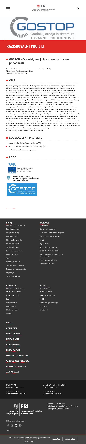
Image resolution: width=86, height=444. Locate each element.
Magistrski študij (12, 233)
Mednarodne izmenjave (14, 240)
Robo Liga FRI (11, 306)
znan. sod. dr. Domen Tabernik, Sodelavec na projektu (28, 146)
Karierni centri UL (12, 295)
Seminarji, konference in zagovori (52, 233)
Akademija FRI (45, 288)
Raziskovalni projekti (47, 229)
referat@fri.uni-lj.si (53, 394)
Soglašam (56, 439)
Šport (8, 299)
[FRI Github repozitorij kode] (8, 430)
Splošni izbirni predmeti (15, 265)
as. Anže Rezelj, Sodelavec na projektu (22, 150)
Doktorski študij (12, 236)
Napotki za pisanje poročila (16, 269)
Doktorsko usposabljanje (49, 247)
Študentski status (12, 244)
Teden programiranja (47, 295)
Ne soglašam (70, 439)
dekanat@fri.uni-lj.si (17, 394)
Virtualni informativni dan (15, 225)
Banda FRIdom (11, 303)
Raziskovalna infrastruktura (50, 236)
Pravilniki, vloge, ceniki (14, 251)
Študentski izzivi (12, 310)
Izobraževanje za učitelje (49, 303)
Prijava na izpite (12, 254)
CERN (42, 240)
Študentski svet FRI (13, 292)
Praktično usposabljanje (48, 260)
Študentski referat (13, 276)
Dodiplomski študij (13, 229)
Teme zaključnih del (47, 264)
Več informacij (29, 441)
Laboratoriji (44, 225)
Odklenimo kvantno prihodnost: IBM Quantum (51, 255)
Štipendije (10, 273)
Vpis (7, 258)
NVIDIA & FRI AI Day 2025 (49, 251)
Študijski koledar (12, 247)
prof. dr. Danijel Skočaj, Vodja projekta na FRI (25, 143)
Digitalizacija (44, 244)
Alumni (9, 313)
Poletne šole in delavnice (15, 288)
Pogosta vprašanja (13, 262)
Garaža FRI (44, 310)
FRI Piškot (43, 306)
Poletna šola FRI (46, 292)
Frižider (42, 299)
